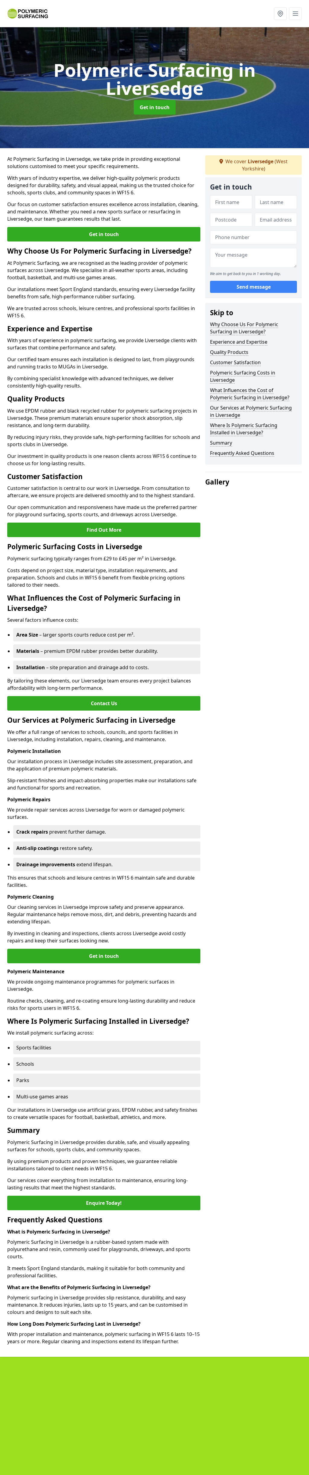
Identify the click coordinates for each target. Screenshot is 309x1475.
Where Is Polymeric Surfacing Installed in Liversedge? (243, 429)
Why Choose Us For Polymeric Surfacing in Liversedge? (244, 328)
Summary (221, 442)
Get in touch (155, 107)
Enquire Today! (104, 1203)
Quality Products (229, 352)
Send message (254, 287)
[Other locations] (280, 13)
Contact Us (104, 703)
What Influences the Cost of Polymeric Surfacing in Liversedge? (249, 394)
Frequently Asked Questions (242, 453)
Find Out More (104, 530)
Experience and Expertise (238, 342)
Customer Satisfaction (235, 362)
